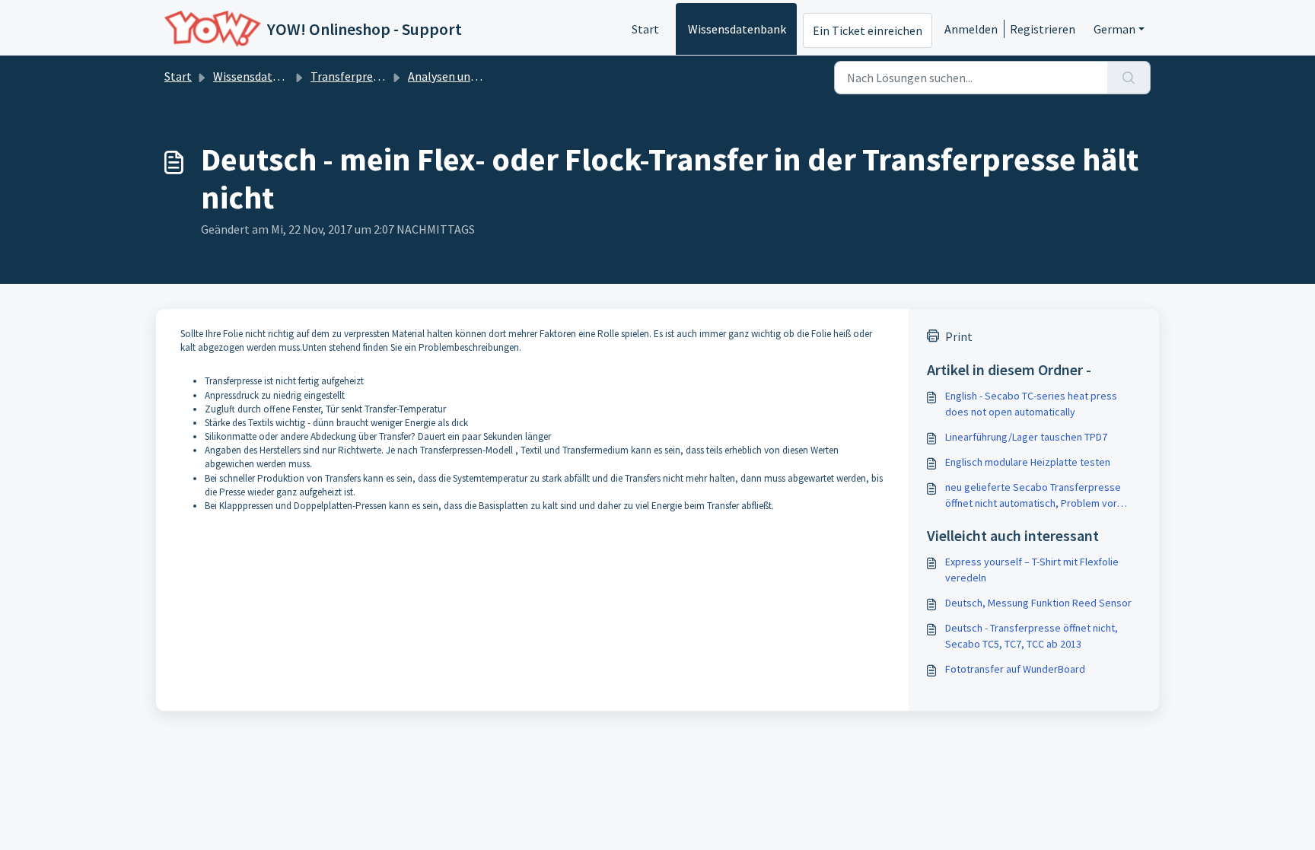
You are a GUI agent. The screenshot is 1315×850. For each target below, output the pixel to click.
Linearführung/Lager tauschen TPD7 (1026, 437)
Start (645, 29)
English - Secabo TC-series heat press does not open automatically (1031, 404)
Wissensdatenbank (737, 29)
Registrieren (1042, 29)
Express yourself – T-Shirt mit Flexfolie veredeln (1032, 569)
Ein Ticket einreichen (867, 30)
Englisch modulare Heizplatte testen (1027, 462)
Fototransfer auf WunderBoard (1015, 669)
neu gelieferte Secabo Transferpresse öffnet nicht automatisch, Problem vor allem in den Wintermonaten (1033, 495)
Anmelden (971, 29)
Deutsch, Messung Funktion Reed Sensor (1038, 603)
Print (959, 336)
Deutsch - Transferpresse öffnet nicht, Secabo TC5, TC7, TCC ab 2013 (1031, 636)
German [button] (1114, 29)
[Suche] (1129, 77)
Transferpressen (353, 76)
